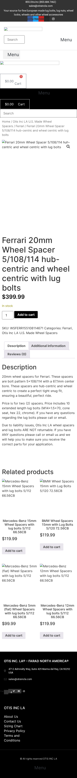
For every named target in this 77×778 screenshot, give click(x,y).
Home (6, 121)
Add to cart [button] (13, 551)
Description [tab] (16, 346)
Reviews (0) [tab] (17, 354)
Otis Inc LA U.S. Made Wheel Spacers (29, 333)
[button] (64, 39)
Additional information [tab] (48, 346)
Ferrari (20, 126)
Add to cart (26, 315)
